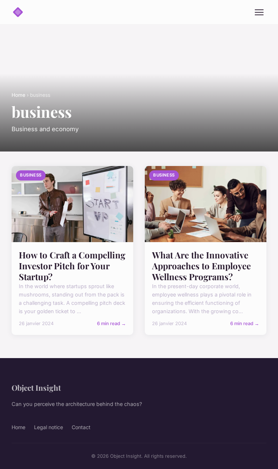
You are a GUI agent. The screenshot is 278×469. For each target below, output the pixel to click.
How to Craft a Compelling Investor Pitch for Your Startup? (72, 265)
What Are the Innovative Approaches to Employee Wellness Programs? (201, 265)
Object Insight (36, 387)
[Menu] (259, 12)
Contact (81, 427)
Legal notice (48, 427)
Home (18, 95)
